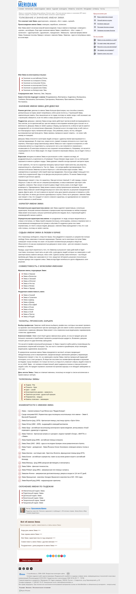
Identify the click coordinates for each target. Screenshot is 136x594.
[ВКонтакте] (50, 556)
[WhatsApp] (59, 556)
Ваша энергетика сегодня (105, 17)
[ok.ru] (27, 569)
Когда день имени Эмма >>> (31, 530)
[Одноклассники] (53, 556)
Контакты (29, 587)
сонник (21, 9)
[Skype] (64, 556)
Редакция (22, 587)
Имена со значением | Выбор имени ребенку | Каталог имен (37, 13)
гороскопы (29, 9)
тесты (102, 9)
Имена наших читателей (30, 560)
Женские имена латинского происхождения (52, 14)
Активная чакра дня (103, 23)
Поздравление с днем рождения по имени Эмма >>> (39, 545)
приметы (71, 9)
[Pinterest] (61, 556)
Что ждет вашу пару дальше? (106, 43)
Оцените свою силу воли (105, 53)
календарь (63, 9)
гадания (55, 9)
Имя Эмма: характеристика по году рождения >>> (38, 538)
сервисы (95, 9)
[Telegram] (56, 556)
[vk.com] (19, 569)
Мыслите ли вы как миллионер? (107, 47)
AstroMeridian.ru (32, 573)
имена (48, 9)
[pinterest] (23, 569)
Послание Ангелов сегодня (105, 27)
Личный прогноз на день (104, 20)
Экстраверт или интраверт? (105, 50)
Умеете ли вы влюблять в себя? (107, 40)
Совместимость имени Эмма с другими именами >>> (39, 542)
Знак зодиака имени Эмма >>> (31, 534)
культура (79, 9)
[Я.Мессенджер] (47, 556)
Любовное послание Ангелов (106, 30)
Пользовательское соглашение (42, 587)
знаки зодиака (39, 9)
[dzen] (31, 569)
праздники (87, 9)
